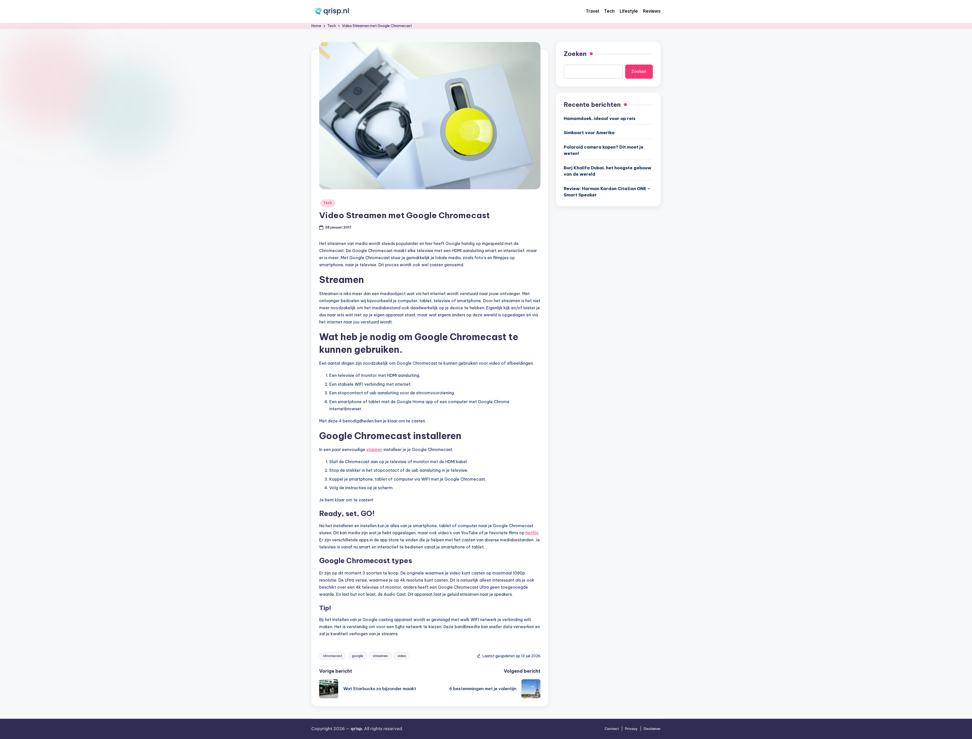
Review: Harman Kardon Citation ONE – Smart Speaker (607, 192)
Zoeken (575, 53)
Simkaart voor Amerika (589, 132)
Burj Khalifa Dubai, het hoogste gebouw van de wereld (607, 171)
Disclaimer (652, 728)
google (357, 656)
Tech (327, 203)
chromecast (332, 656)
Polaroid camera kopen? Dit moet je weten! (603, 150)
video (401, 656)
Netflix (531, 532)
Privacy (631, 728)
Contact (612, 728)
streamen (380, 656)
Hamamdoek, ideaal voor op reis (599, 118)
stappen (374, 449)
